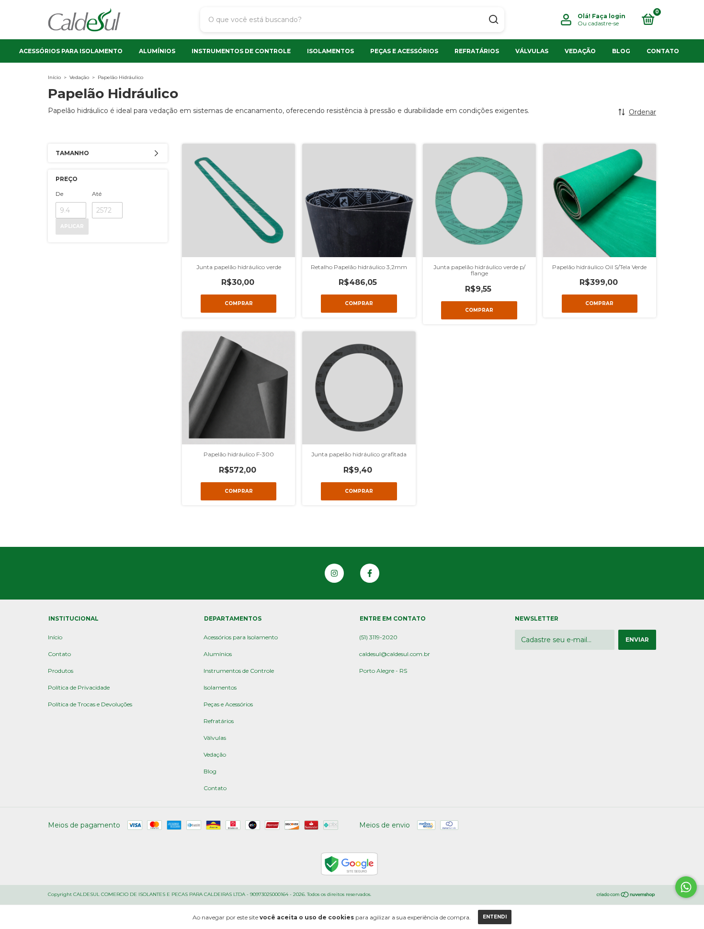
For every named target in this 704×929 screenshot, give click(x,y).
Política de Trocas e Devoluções (90, 704)
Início (54, 77)
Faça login (608, 16)
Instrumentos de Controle (241, 51)
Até (97, 193)
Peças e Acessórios (404, 51)
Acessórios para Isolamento (71, 51)
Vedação (580, 51)
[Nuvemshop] (626, 895)
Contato (663, 51)
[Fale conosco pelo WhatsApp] (686, 887)
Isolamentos (330, 51)
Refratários (476, 51)
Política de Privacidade (79, 687)
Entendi (495, 917)
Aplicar (72, 226)
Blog (621, 51)
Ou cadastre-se (598, 23)
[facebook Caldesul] (369, 573)
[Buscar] (493, 19)
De (59, 193)
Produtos (60, 670)
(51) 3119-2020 (378, 637)
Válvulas (531, 51)
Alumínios (157, 51)
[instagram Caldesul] (334, 573)
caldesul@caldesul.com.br (394, 653)
